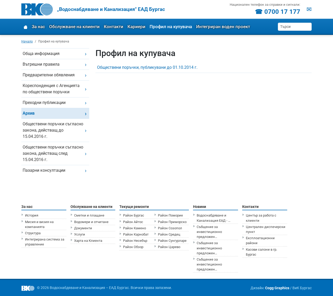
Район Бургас (133, 215)
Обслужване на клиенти (74, 26)
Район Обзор (133, 247)
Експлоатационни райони (260, 240)
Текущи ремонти (134, 207)
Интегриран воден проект (223, 26)
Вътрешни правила (41, 64)
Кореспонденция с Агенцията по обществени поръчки (51, 88)
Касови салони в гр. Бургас (261, 252)
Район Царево (169, 247)
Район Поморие (170, 215)
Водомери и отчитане (91, 222)
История (31, 215)
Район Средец (169, 234)
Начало (27, 41)
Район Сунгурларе (172, 241)
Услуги (79, 234)
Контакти (113, 26)
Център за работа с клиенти (261, 217)
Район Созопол (170, 228)
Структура (33, 233)
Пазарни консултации (44, 170)
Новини (199, 207)
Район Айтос (133, 222)
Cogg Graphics (277, 288)
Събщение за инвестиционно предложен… (209, 232)
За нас (38, 26)
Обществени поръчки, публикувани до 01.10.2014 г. (147, 67)
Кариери (136, 26)
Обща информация (41, 53)
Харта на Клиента (88, 241)
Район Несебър (135, 241)
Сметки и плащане (89, 215)
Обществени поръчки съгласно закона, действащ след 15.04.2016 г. (53, 153)
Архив (29, 113)
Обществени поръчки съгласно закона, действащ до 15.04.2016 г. (53, 130)
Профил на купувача (171, 26)
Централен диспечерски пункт (265, 229)
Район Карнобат (136, 234)
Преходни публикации (44, 102)
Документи (83, 228)
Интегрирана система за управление (44, 241)
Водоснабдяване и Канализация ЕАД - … (213, 217)
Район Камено (134, 228)
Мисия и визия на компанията (39, 224)
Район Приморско (172, 222)
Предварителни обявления (49, 74)
